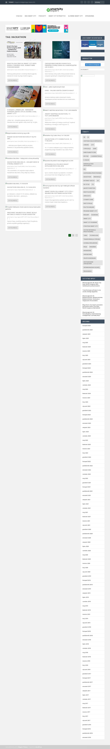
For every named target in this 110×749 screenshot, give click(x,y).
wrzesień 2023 (86, 423)
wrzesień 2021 (86, 495)
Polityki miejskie (89, 207)
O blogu (19, 16)
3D (84, 137)
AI (88, 137)
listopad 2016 (86, 729)
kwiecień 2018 (86, 657)
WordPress (39, 747)
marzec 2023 (86, 448)
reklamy (86, 215)
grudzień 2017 (86, 674)
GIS (84, 169)
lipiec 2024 (85, 381)
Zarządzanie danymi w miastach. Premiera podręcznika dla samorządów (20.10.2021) (61, 65)
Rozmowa (94, 215)
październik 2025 (87, 330)
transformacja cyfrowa (92, 239)
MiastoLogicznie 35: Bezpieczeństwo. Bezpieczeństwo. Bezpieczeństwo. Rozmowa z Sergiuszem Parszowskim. (92, 298)
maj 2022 (85, 478)
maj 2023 (85, 440)
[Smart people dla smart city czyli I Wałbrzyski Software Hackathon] (61, 187)
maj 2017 (85, 703)
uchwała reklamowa (90, 243)
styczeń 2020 (86, 572)
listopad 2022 (86, 461)
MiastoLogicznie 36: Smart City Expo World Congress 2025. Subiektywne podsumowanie (22, 65)
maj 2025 (85, 342)
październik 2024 (87, 372)
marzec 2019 (86, 614)
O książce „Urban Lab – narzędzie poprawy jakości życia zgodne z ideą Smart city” (21, 111)
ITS (93, 184)
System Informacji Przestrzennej (90, 230)
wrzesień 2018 (86, 640)
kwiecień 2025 (86, 347)
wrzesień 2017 (86, 686)
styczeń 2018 (86, 669)
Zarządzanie (88, 254)
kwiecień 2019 (86, 610)
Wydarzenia (89, 16)
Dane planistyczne (90, 152)
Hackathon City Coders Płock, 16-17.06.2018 (58, 140)
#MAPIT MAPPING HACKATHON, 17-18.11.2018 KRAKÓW (58, 115)
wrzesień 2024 (86, 376)
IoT (98, 180)
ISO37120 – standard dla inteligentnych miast (27, 2)
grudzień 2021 (86, 482)
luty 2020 (85, 567)
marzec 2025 (86, 351)
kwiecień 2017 (86, 707)
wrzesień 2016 (86, 737)
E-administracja (96, 156)
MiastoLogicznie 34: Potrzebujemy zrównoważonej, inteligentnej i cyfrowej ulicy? (91, 313)
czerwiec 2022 (86, 474)
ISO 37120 (86, 184)
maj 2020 (85, 555)
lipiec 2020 (85, 546)
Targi (85, 235)
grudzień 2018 (86, 627)
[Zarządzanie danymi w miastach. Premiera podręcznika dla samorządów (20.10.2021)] (61, 50)
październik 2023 (87, 419)
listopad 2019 (86, 580)
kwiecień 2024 (86, 393)
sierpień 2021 (86, 499)
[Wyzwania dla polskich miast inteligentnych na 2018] (61, 161)
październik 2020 (87, 533)
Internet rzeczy (89, 180)
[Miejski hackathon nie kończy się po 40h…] (23, 133)
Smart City (87, 218)
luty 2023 (85, 453)
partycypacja (88, 203)
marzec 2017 (86, 712)
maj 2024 (85, 389)
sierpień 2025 (86, 334)
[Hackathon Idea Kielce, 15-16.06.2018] (23, 184)
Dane (94, 148)
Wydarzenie (87, 250)
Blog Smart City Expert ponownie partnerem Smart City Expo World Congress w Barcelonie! (92, 306)
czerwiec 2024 (86, 385)
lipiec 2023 (85, 431)
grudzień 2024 (86, 364)
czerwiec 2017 (86, 699)
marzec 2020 (86, 563)
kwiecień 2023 (86, 444)
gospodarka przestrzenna (92, 173)
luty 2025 (85, 355)
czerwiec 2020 (86, 550)
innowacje (97, 177)
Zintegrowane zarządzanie (88, 262)
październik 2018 (87, 635)
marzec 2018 (86, 661)
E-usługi (86, 160)
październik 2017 (87, 682)
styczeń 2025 (86, 359)
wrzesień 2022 (86, 470)
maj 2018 (85, 652)
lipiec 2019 (85, 597)
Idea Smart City (30, 16)
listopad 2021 (86, 487)
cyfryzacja (87, 148)
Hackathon (87, 177)
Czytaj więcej (12, 80)
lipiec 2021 (85, 504)
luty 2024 (85, 402)
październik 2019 (87, 584)
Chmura (86, 145)
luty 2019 (85, 618)
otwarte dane (88, 199)
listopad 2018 (86, 631)
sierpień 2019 (86, 593)
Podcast (27, 69)
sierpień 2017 (86, 691)
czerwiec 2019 (86, 601)
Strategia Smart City (91, 226)
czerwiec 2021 (86, 508)
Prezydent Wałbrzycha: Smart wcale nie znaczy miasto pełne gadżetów (22, 213)
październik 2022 (87, 465)
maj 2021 (85, 512)
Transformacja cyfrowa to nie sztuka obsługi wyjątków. (91, 290)
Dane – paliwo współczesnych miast (59, 90)
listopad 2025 (86, 325)
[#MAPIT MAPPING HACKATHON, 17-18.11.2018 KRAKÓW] (61, 110)
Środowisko (88, 271)
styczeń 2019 (86, 623)
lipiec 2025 (85, 338)
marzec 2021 (86, 521)
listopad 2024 (86, 368)
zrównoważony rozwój (92, 267)
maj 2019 (85, 606)
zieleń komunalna (90, 258)
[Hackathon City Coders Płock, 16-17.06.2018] (61, 135)
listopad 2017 (86, 678)
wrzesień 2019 (86, 589)
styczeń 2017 (86, 720)
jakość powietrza (89, 188)
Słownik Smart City (75, 16)
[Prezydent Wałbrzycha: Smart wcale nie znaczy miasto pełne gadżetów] (23, 208)
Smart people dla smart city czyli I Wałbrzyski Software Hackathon (59, 192)
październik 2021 (87, 491)
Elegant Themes (23, 747)
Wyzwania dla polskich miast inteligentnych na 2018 (57, 165)
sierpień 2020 (86, 542)
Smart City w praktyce (57, 16)
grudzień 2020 (86, 529)
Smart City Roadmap (90, 222)
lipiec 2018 (85, 644)
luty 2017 (85, 716)
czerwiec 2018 (86, 648)
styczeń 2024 (86, 406)
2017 (26, 217)
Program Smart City (90, 211)
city (92, 145)
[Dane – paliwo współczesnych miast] (61, 87)
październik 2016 (87, 733)
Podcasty (42, 16)
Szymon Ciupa (13, 69)
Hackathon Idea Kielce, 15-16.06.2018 (21, 187)
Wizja (85, 247)
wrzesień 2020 (86, 538)
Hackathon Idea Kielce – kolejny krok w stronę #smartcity (23, 163)
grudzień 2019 (86, 576)
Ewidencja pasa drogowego (88, 164)
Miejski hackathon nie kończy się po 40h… (21, 138)
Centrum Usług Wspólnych (92, 141)
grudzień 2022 (86, 457)
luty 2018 (85, 665)
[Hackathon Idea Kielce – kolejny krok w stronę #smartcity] (23, 158)
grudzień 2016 (86, 724)
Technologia (94, 235)
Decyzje (86, 156)
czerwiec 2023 (86, 436)
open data (87, 196)
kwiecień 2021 (86, 516)
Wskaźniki (92, 247)
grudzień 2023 (86, 410)
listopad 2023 (86, 414)
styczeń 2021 (86, 525)
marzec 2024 (86, 398)
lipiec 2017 (85, 695)
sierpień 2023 (86, 427)
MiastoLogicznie (89, 192)
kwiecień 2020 (86, 559)
